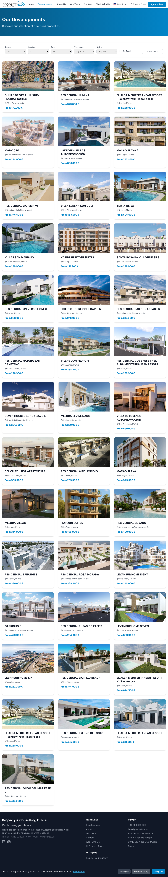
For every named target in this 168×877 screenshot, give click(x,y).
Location (31, 47)
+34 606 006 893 (137, 825)
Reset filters (152, 51)
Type (53, 47)
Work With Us (103, 4)
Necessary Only (141, 871)
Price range (78, 47)
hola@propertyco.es (138, 829)
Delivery (99, 47)
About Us (61, 4)
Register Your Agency (97, 858)
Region (8, 47)
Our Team (75, 4)
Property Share (139, 4)
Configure (124, 871)
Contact (88, 4)
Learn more (79, 871)
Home (31, 4)
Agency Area (157, 4)
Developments (45, 4)
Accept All (158, 871)
